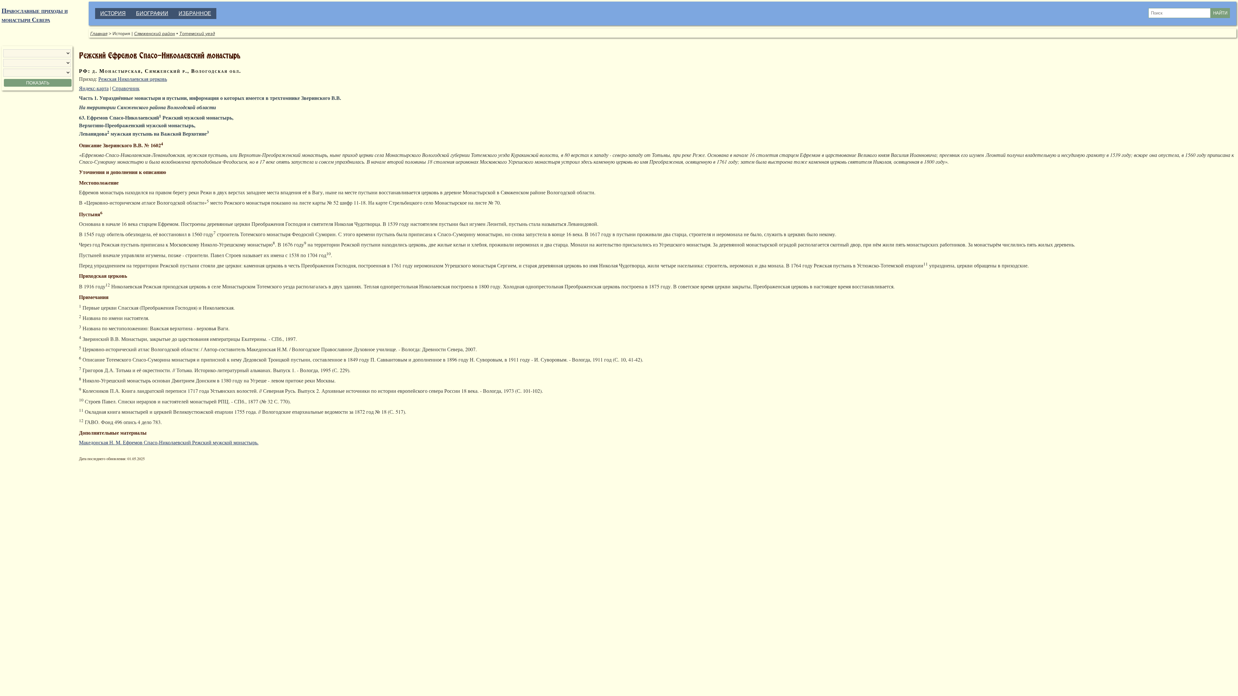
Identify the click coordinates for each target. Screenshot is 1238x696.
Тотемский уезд (197, 33)
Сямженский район (154, 33)
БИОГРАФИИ (152, 13)
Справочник (126, 88)
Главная (98, 33)
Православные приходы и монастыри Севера (35, 15)
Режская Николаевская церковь (132, 78)
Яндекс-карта (94, 88)
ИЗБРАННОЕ (195, 13)
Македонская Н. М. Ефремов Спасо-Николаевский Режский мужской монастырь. (169, 442)
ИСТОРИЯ (113, 13)
